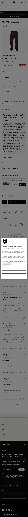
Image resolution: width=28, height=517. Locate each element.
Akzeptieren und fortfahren (14, 275)
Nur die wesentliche (14, 271)
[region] (14, 258)
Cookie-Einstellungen (14, 268)
